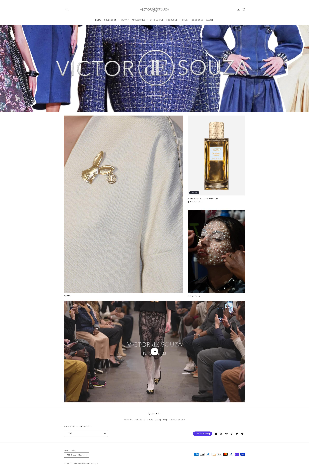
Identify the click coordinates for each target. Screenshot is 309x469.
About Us (128, 419)
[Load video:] (154, 351)
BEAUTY (192, 296)
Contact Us (140, 419)
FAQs (149, 419)
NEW (67, 296)
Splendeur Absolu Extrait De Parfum (203, 198)
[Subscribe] (104, 433)
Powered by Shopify (90, 463)
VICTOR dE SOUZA (76, 463)
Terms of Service (177, 419)
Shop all (154, 98)
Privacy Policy (161, 419)
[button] (66, 9)
